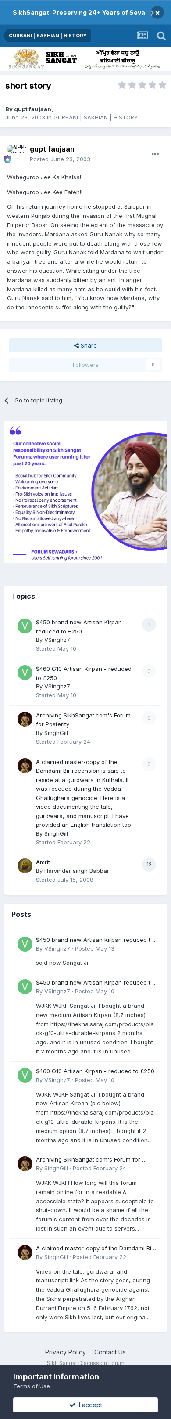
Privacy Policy (65, 1352)
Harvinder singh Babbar (76, 870)
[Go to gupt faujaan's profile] (16, 154)
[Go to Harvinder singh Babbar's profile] (25, 865)
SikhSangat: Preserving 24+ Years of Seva (79, 12)
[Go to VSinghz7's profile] (25, 626)
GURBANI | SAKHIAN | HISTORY (95, 117)
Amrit (43, 861)
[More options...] (155, 154)
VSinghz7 (57, 639)
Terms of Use (31, 1386)
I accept (88, 1404)
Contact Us (110, 1352)
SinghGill (56, 732)
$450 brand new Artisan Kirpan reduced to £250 (95, 940)
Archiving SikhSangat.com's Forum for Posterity (88, 1160)
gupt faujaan (32, 108)
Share (88, 345)
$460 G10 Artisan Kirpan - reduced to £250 (95, 1071)
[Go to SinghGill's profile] (25, 719)
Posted (60, 159)
